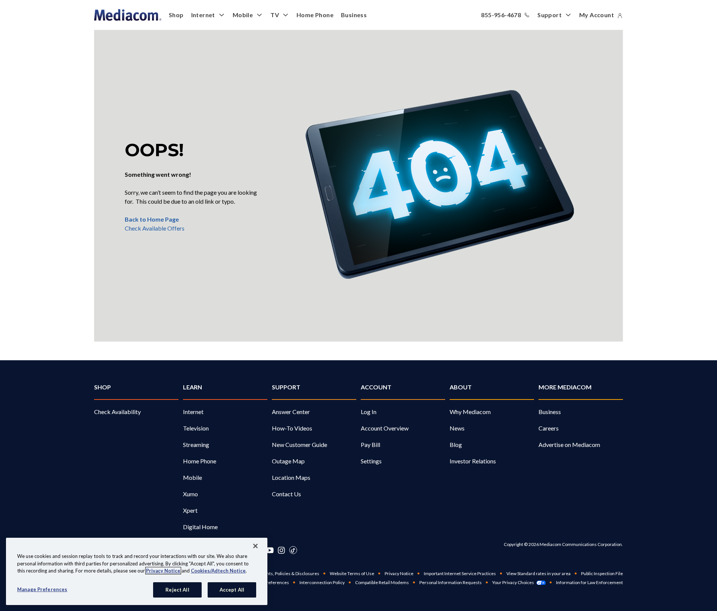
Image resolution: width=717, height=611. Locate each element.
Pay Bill (370, 444)
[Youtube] (270, 550)
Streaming (196, 444)
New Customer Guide (299, 444)
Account (376, 387)
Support (549, 14)
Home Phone (315, 14)
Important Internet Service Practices (460, 573)
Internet (203, 14)
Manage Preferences (42, 589)
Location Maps (291, 477)
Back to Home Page (152, 219)
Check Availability (117, 411)
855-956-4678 (501, 14)
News (457, 428)
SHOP (102, 387)
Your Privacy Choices (513, 582)
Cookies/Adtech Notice (218, 571)
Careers (548, 428)
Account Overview (385, 428)
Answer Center (291, 411)
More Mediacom (565, 387)
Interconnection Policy (322, 582)
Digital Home (200, 526)
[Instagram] (281, 550)
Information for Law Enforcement (589, 582)
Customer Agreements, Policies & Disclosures (272, 573)
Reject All (177, 589)
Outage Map (288, 461)
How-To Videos (292, 428)
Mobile (243, 14)
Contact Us (286, 493)
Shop (176, 14)
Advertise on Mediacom (569, 444)
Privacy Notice (399, 573)
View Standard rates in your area (538, 573)
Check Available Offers (154, 228)
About (461, 387)
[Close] (255, 546)
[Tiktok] (293, 550)
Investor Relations (473, 461)
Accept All (232, 589)
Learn (192, 387)
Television (196, 428)
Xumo (190, 493)
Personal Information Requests (450, 582)
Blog (456, 444)
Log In (368, 411)
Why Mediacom (470, 411)
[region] (136, 571)
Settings (371, 461)
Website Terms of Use (352, 573)
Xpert (190, 510)
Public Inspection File (602, 573)
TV (274, 14)
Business (354, 14)
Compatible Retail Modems (382, 582)
